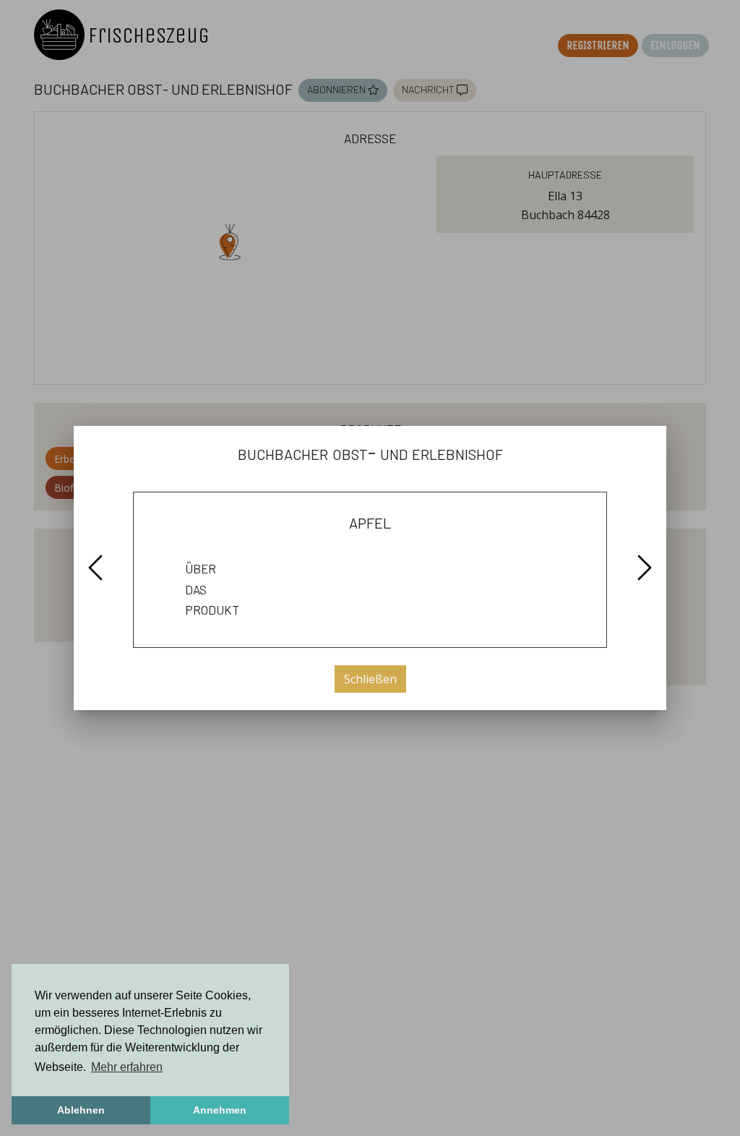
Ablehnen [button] (81, 1110)
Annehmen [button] (219, 1110)
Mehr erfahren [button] (127, 1067)
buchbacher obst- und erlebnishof (370, 452)
